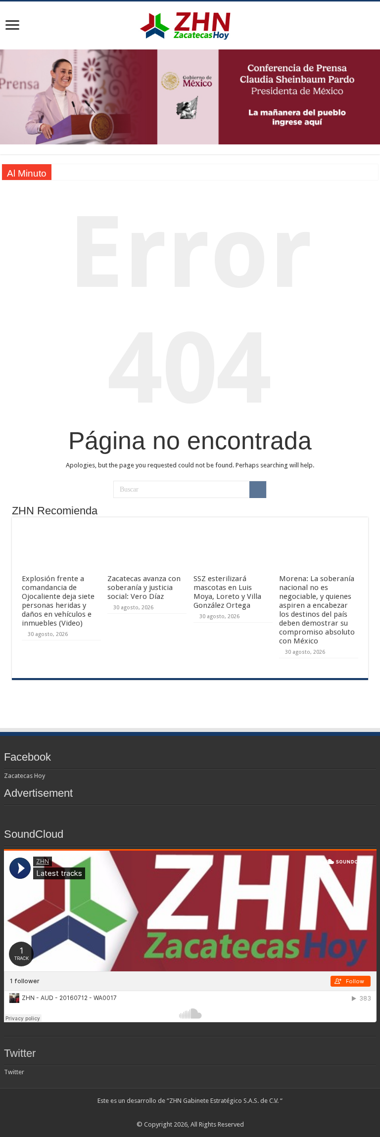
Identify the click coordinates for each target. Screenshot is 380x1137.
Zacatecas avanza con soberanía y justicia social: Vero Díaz (144, 587)
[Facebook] (171, 1113)
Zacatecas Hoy (24, 775)
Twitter (20, 1053)
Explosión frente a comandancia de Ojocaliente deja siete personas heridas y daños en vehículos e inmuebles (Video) (58, 601)
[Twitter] (181, 1113)
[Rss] (162, 1113)
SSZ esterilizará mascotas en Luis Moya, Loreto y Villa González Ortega (227, 592)
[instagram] (218, 1113)
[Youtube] (199, 1113)
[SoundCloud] (209, 1113)
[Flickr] (190, 1113)
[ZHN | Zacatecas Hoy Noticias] (190, 24)
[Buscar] (257, 489)
